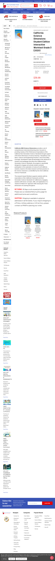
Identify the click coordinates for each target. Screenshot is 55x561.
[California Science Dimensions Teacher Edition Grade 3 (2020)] (27, 220)
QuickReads (7, 173)
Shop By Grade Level (18, 9)
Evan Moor (6, 270)
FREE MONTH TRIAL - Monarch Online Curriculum (6, 443)
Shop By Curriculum (44, 9)
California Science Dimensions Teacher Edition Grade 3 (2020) (27, 228)
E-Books (6, 12)
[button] (7, 295)
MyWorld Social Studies (7, 169)
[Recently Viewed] (41, 6)
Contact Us (20, 1)
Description (18, 144)
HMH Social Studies (7, 122)
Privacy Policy (17, 546)
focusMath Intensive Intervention (8, 88)
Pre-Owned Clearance (39, 12)
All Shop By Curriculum (7, 44)
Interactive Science (7, 126)
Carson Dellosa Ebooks (7, 261)
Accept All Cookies (21, 559)
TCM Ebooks (6, 265)
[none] (18, 34)
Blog (15, 549)
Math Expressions (8, 139)
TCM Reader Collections (7, 213)
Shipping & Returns (28, 1)
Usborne (7, 227)
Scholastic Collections (7, 198)
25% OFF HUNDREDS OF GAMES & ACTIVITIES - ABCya (7, 474)
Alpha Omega (7, 283)
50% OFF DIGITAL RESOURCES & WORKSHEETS (7, 376)
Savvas (5, 268)
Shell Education (6, 274)
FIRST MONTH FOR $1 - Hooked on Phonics (6, 409)
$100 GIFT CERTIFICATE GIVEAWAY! (7, 319)
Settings (5, 559)
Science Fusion (7, 194)
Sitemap (16, 551)
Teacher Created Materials (6, 279)
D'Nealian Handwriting (8, 70)
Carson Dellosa (7, 258)
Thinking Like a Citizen (7, 219)
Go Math (7, 92)
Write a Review (48, 54)
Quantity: (36, 81)
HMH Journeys (7, 112)
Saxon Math (7, 185)
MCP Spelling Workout (7, 156)
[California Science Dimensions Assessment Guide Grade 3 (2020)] (37, 220)
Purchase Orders (38, 1)
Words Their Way (7, 231)
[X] (43, 105)
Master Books (6, 134)
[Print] (40, 105)
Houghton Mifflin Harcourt (6, 253)
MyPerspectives (8, 160)
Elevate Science (7, 75)
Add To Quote (42, 100)
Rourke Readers (7, 176)
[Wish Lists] (44, 6)
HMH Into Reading (7, 104)
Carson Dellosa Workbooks (7, 66)
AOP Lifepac (6, 56)
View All (5, 289)
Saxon (5, 286)
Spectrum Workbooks (7, 202)
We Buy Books (17, 540)
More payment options (43, 92)
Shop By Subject (31, 9)
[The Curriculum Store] (10, 5)
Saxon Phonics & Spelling (7, 190)
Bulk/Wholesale (25, 12)
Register (51, 1)
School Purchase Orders (16, 528)
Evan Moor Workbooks (7, 83)
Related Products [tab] (20, 213)
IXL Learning (7, 130)
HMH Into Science (7, 108)
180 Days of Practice (7, 48)
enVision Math (7, 79)
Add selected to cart (41, 124)
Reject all (12, 559)
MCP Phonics (7, 151)
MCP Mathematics (8, 147)
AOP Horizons (7, 52)
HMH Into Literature (7, 95)
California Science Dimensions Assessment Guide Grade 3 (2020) (38, 229)
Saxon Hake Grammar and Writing (7, 181)
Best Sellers (7, 9)
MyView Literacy (7, 164)
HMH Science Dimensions (7, 117)
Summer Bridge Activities (7, 208)
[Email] (37, 105)
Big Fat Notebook (7, 61)
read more (5, 337)
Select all (37, 120)
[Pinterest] (46, 105)
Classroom (14, 12)
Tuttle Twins (6, 224)
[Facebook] (35, 105)
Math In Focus (6, 143)
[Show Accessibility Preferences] (52, 558)
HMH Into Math (7, 99)
